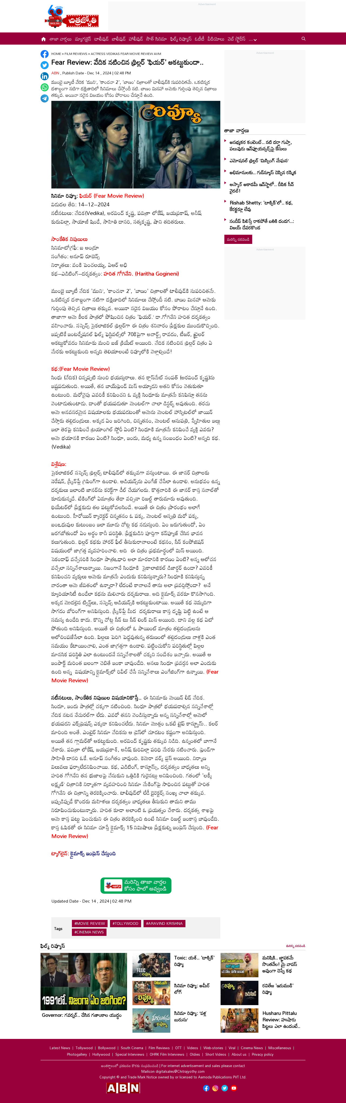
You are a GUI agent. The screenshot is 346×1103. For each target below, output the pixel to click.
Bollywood (106, 1047)
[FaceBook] (45, 54)
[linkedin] (45, 76)
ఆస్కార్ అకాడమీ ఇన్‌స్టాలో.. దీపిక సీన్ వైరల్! (262, 187)
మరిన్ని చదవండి (238, 239)
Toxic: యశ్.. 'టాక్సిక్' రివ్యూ (194, 961)
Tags (58, 928)
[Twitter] (45, 65)
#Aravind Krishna (164, 923)
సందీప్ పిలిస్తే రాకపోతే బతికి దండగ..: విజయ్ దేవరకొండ (262, 224)
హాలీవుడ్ (136, 39)
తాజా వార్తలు (61, 39)
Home (56, 53)
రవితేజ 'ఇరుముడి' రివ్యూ (278, 989)
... (251, 39)
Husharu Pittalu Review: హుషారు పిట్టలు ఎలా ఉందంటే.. (281, 1019)
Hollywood (101, 1054)
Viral (232, 1047)
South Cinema (132, 1047)
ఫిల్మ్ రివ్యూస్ (181, 39)
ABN (55, 73)
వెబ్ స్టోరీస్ (236, 39)
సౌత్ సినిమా (156, 39)
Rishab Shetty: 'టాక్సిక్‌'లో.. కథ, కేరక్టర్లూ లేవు (261, 206)
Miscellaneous (279, 1047)
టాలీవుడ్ (101, 39)
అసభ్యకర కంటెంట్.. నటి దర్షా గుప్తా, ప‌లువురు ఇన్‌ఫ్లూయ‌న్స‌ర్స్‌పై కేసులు (261, 145)
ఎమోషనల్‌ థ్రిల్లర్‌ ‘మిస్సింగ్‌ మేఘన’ (259, 160)
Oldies (195, 1054)
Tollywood (84, 1047)
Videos (192, 1047)
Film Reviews (76, 53)
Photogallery (77, 1054)
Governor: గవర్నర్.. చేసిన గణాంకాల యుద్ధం (82, 1015)
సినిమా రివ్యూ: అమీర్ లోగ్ (192, 989)
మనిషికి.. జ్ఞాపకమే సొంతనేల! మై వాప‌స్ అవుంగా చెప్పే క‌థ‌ (279, 964)
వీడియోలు (216, 39)
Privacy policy (263, 1054)
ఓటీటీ (199, 39)
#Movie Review (90, 923)
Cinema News (252, 1047)
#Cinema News (89, 932)
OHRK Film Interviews (167, 1054)
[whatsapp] (45, 87)
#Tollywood (125, 923)
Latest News (60, 1047)
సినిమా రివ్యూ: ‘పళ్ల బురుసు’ (190, 1016)
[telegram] (45, 98)
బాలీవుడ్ (119, 39)
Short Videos (215, 1054)
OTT (178, 1047)
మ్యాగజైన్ (83, 39)
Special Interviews (129, 1054)
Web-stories (213, 1047)
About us (239, 1054)
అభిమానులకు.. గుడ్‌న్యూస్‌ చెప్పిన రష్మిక (263, 172)
